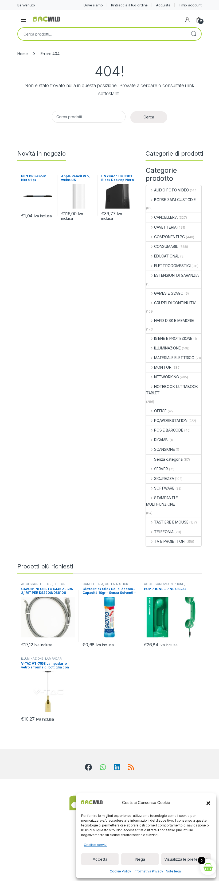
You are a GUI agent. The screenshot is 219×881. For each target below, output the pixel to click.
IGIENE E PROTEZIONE (173, 338)
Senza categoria (168, 459)
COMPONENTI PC (169, 236)
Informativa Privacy (148, 871)
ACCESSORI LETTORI (36, 584)
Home (22, 53)
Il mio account (190, 5)
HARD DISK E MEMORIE (174, 320)
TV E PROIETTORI (169, 541)
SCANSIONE (164, 449)
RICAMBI (161, 439)
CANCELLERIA (166, 217)
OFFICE (160, 411)
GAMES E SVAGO (168, 293)
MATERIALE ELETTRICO (174, 357)
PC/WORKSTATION (170, 420)
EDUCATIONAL (166, 256)
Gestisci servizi (95, 845)
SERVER (161, 469)
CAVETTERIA (165, 227)
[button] (208, 802)
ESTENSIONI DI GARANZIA (176, 275)
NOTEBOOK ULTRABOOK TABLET (172, 389)
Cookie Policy (120, 871)
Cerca (193, 34)
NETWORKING (166, 377)
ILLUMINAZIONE (167, 348)
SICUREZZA (164, 478)
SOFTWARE (164, 488)
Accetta (100, 859)
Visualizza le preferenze (186, 859)
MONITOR (162, 367)
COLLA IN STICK (116, 584)
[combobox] (102, 34)
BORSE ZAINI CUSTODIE (175, 199)
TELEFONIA (164, 531)
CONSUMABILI (166, 246)
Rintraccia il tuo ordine (129, 5)
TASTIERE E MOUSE (171, 522)
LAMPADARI (53, 658)
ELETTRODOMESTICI (172, 265)
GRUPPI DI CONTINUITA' (175, 303)
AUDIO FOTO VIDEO (171, 190)
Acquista (163, 5)
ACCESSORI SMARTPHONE (164, 584)
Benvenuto (26, 5)
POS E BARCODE (168, 430)
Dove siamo (93, 5)
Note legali (174, 871)
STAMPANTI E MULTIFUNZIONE (162, 500)
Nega (140, 859)
